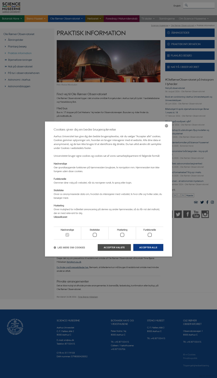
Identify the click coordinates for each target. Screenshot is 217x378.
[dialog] (108, 189)
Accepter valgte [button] (114, 247)
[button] (69, 247)
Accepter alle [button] (148, 247)
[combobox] (166, 125)
